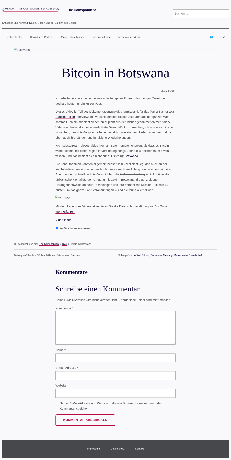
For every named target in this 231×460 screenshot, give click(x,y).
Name (60, 350)
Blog (64, 243)
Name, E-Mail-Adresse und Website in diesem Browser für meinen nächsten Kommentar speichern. (111, 406)
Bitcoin (145, 255)
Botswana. (132, 156)
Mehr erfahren (65, 211)
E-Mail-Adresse (66, 367)
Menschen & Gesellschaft (188, 255)
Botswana (156, 255)
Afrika (137, 255)
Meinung (167, 255)
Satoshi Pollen (65, 117)
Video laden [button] (63, 220)
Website (60, 385)
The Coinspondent (81, 10)
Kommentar (64, 308)
